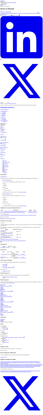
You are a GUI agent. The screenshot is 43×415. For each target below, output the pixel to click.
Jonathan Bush (15, 211)
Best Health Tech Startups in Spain (33, 366)
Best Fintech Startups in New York (20, 364)
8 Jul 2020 (34, 215)
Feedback (14, 371)
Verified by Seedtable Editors (6, 11)
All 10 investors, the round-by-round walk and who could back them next (12, 240)
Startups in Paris (28, 361)
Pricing (4, 370)
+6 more (26, 215)
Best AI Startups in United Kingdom (33, 365)
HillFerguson (4, 257)
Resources (6, 169)
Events (26, 370)
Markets (28, 370)
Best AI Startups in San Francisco (21, 366)
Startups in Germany (3, 361)
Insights (13, 370)
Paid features (18, 371)
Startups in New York (33, 362)
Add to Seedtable (10, 371)
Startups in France (22, 361)
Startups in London (10, 361)
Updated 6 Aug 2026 (12, 103)
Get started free (2, 357)
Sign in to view (19, 254)
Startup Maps (5, 371)
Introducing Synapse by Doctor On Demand (10, 276)
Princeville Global (20, 212)
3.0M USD (30, 211)
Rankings (14, 2)
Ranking (5, 172)
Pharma (17, 15)
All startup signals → (3, 176)
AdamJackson (4, 254)
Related (5, 171)
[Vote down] (4, 125)
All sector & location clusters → (29, 367)
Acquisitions (6, 165)
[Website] (19, 15)
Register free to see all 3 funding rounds (8, 218)
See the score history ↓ (23, 192)
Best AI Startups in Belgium (11, 366)
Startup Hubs (35, 370)
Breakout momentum (6, 180)
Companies (8, 2)
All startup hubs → (6, 363)
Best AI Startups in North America (12, 365)
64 (0, 123)
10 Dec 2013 (35, 211)
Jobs (4, 168)
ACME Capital (6, 215)
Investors (11, 2)
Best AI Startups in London (22, 365)
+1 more (25, 211)
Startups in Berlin (16, 361)
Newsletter (16, 370)
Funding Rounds (7, 162)
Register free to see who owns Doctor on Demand (10, 239)
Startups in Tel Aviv (18, 362)
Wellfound (4, 264)
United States (9, 15)
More (3, 130)
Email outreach (23, 371)
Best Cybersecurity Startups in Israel (18, 367)
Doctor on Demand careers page (8, 267)
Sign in (24, 254)
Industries (31, 370)
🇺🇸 (0, 15)
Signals (5, 160)
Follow (3, 127)
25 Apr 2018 (35, 212)
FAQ (26, 371)
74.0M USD (30, 212)
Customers (6, 370)
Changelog (10, 370)
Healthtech (14, 15)
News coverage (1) (6, 216)
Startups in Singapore (5, 362)
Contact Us (29, 371)
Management (6, 166)
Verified (14, 254)
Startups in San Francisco (26, 362)
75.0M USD (30, 215)
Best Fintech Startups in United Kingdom (7, 364)
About (1, 370)
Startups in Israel (12, 362)
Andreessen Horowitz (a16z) (8, 211)
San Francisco (3, 15)
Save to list (3, 129)
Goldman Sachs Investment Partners (10, 212)
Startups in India (33, 361)
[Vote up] (1, 125)
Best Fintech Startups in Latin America (32, 364)
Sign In (1, 5)
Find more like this (11, 282)
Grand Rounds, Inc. (4, 247)
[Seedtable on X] (21, 414)
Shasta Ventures (21, 211)
